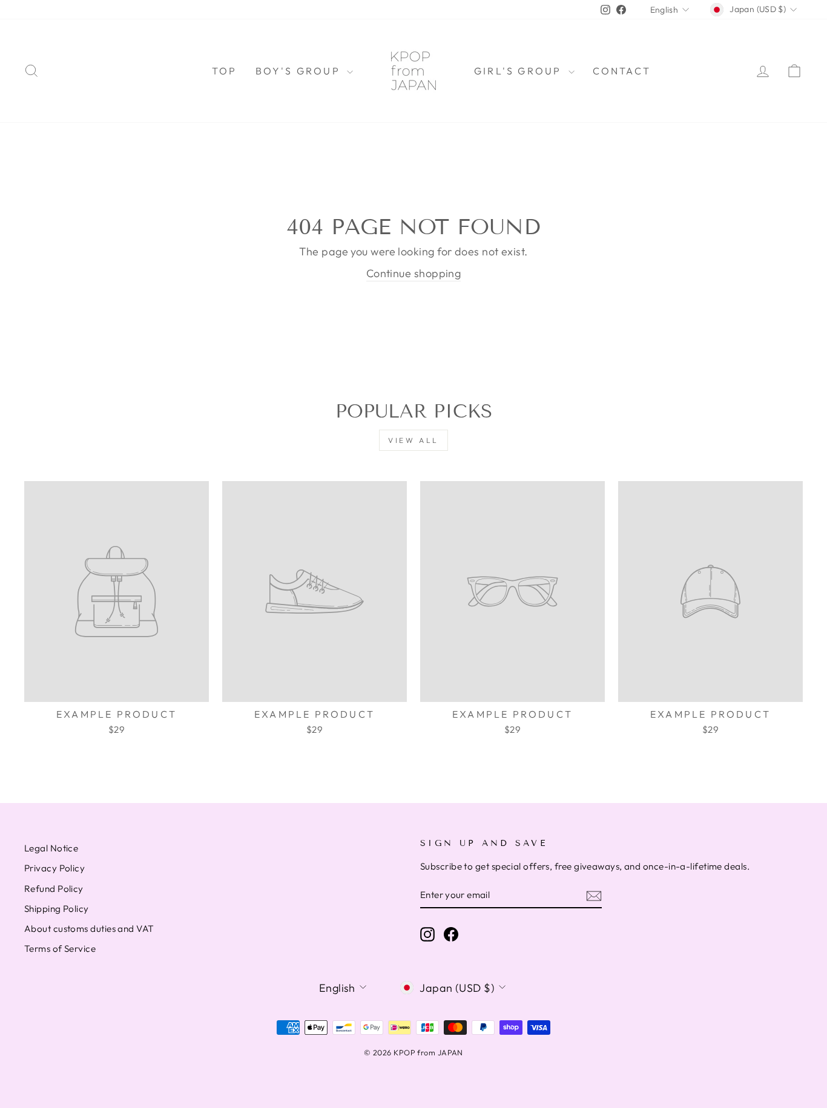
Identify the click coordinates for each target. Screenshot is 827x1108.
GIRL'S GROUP (519, 71)
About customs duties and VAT (89, 928)
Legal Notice (51, 848)
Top (224, 71)
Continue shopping (413, 273)
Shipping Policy (56, 908)
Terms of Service (60, 948)
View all (413, 440)
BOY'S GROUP (299, 71)
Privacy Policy (54, 868)
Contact (622, 71)
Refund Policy (54, 888)
